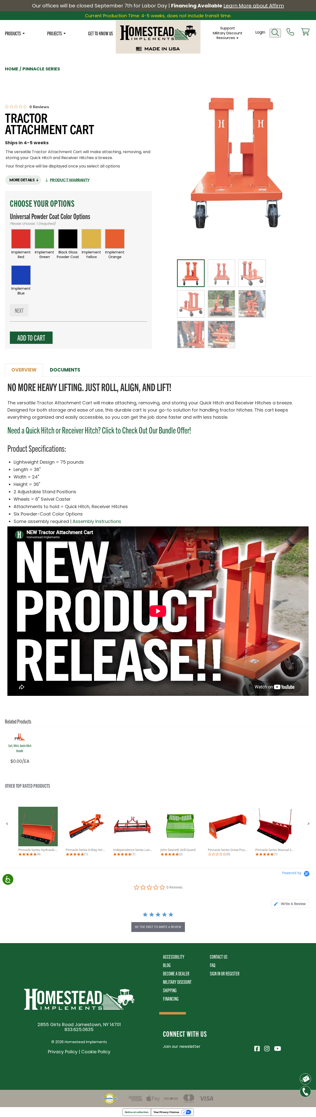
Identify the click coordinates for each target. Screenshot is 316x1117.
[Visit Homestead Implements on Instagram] (266, 1047)
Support (227, 28)
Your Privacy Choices (166, 1112)
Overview (24, 370)
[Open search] (275, 33)
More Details (22, 180)
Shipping (170, 990)
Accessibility (173, 956)
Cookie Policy (95, 1052)
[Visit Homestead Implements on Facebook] (256, 1047)
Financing (170, 998)
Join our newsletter (181, 1046)
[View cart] (305, 32)
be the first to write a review (158, 927)
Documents (65, 370)
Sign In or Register (224, 973)
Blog (167, 965)
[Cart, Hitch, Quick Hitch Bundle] (20, 736)
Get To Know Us (100, 33)
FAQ (212, 965)
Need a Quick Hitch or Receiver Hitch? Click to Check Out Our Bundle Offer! (99, 429)
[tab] (290, 903)
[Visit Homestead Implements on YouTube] (276, 1047)
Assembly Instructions (97, 521)
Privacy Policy (63, 1052)
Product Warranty (69, 180)
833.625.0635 (79, 1029)
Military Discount (227, 33)
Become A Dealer (176, 973)
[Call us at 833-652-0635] (290, 32)
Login (260, 32)
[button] (7, 824)
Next (19, 310)
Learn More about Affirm (253, 5)
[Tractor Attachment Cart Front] (237, 159)
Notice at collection (136, 1112)
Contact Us (218, 956)
